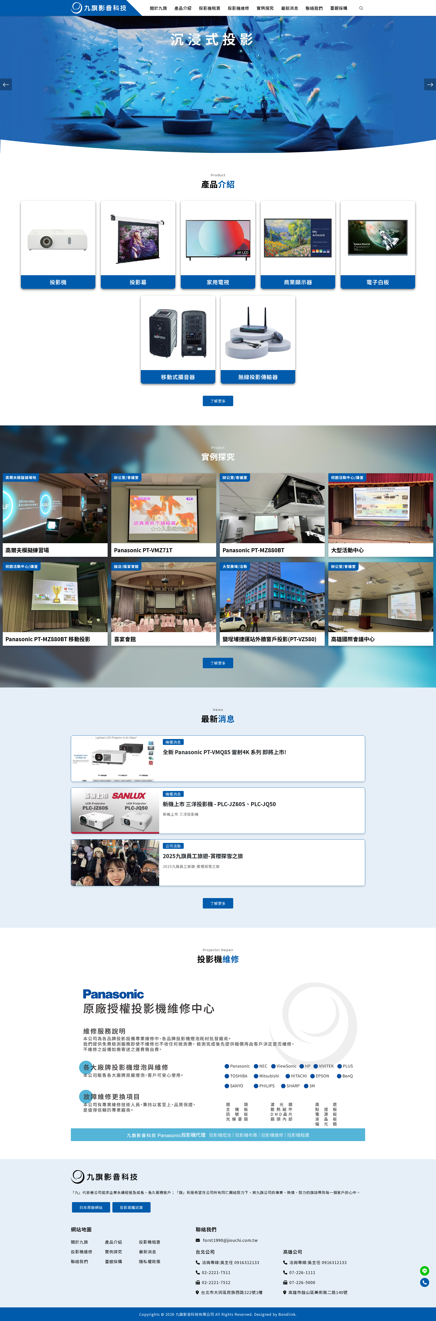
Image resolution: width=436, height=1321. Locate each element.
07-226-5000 (302, 1282)
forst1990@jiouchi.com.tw (230, 1240)
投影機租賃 (150, 1242)
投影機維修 (81, 1252)
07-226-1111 (302, 1272)
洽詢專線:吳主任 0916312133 (230, 1262)
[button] (6, 84)
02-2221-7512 (216, 1282)
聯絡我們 (79, 1261)
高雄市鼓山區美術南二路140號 (318, 1292)
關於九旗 (79, 1242)
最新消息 (147, 1252)
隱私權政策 (150, 1261)
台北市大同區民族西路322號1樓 (232, 1292)
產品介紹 (113, 1242)
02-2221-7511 (216, 1272)
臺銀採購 (113, 1261)
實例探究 (113, 1252)
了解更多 (218, 401)
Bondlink (287, 1314)
